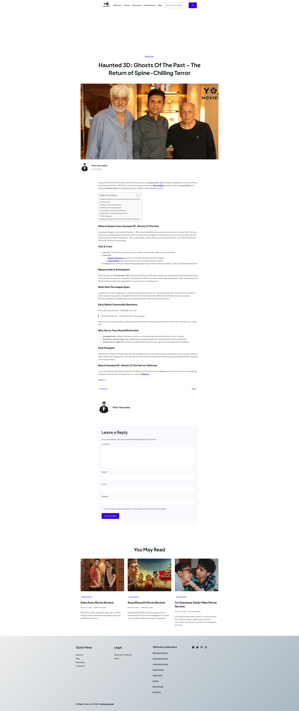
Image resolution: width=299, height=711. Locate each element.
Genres (155, 681)
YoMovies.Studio (107, 704)
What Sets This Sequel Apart (111, 208)
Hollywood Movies (160, 658)
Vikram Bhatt (158, 185)
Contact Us (80, 666)
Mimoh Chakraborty (115, 258)
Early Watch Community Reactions (113, 210)
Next (194, 389)
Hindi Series (157, 675)
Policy (116, 658)
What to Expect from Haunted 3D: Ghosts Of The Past (120, 199)
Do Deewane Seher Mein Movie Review (196, 604)
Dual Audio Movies (160, 664)
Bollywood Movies (160, 653)
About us (79, 655)
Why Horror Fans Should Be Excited (114, 213)
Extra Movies (158, 686)
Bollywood (149, 56)
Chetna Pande (113, 261)
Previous (103, 389)
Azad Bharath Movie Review (146, 602)
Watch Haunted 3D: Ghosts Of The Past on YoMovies (120, 219)
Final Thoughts (106, 216)
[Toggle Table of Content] (137, 196)
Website (105, 496)
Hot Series (157, 692)
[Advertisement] (149, 28)
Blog (78, 658)
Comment (106, 444)
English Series (158, 670)
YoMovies (117, 5)
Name (104, 472)
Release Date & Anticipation (111, 205)
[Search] (193, 5)
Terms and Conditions (123, 655)
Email (104, 484)
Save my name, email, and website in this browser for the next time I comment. (135, 509)
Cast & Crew (105, 202)
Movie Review (87, 597)
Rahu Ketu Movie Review (97, 602)
